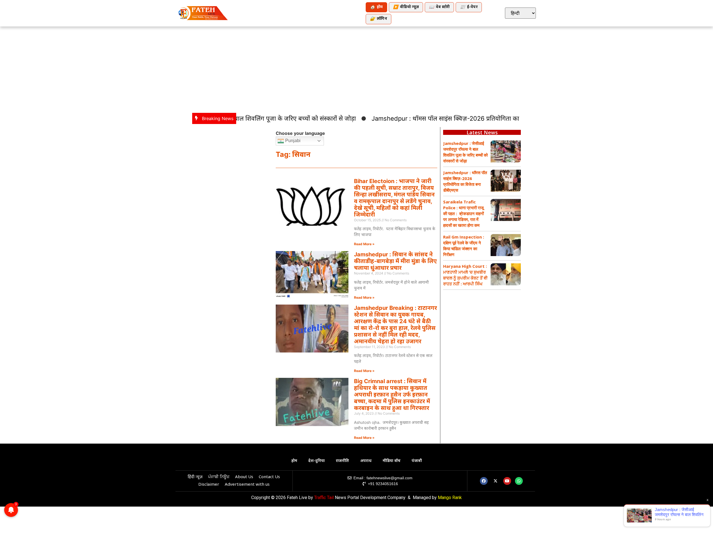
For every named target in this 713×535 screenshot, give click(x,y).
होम (376, 7)
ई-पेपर (469, 7)
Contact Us (269, 477)
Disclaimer (208, 484)
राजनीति (342, 461)
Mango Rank (450, 497)
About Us (244, 477)
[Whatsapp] (519, 481)
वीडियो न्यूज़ (406, 7)
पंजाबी (417, 461)
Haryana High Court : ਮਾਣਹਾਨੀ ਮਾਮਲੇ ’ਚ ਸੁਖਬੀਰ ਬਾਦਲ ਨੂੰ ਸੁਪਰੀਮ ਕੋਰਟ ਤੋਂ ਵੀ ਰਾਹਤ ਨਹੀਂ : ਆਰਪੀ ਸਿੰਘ (465, 274)
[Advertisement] (356, 68)
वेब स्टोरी (439, 7)
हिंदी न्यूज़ (195, 477)
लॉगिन (378, 19)
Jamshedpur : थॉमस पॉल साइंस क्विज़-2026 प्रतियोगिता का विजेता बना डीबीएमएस (460, 118)
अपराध (366, 461)
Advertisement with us (247, 484)
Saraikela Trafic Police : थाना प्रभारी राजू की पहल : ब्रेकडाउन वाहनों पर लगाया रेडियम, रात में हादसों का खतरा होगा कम (463, 213)
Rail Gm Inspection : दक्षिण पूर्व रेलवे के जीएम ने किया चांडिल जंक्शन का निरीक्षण (463, 245)
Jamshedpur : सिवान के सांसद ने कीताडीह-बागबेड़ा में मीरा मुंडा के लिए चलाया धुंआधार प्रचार (395, 261)
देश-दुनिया (316, 461)
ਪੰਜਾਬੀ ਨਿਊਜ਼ (218, 477)
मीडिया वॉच (392, 461)
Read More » (364, 244)
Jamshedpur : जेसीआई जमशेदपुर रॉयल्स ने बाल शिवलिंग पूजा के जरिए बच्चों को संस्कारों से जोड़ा (465, 152)
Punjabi (292, 140)
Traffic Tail (324, 497)
